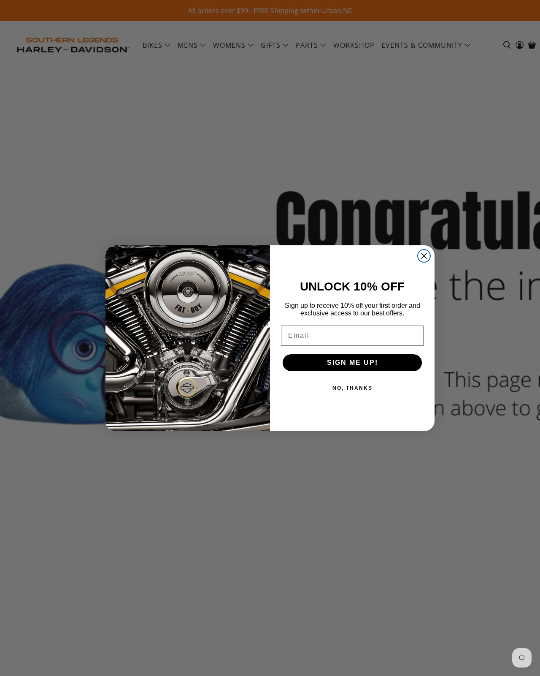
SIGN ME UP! (352, 362)
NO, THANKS (352, 388)
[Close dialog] (424, 256)
